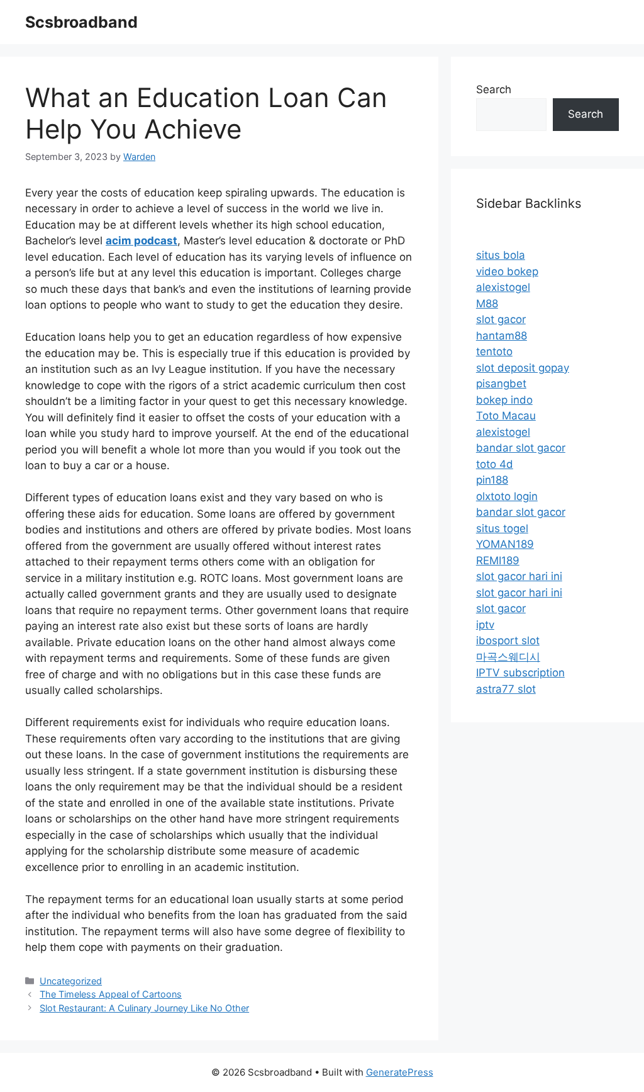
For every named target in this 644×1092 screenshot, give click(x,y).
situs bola (500, 255)
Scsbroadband (81, 22)
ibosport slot (508, 640)
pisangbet (501, 383)
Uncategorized (71, 980)
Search (493, 89)
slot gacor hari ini (519, 576)
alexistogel (503, 287)
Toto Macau (506, 415)
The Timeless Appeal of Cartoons (111, 994)
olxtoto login (507, 496)
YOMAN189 (505, 544)
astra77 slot (506, 689)
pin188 (492, 480)
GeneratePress (399, 1072)
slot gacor (501, 319)
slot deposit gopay (522, 367)
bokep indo (504, 400)
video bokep (507, 271)
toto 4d (494, 464)
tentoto (494, 351)
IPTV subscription (520, 672)
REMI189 (497, 560)
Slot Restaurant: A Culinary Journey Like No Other (144, 1008)
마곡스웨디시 (508, 657)
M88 (487, 303)
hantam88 (501, 335)
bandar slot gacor (520, 447)
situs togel (502, 528)
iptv (485, 624)
